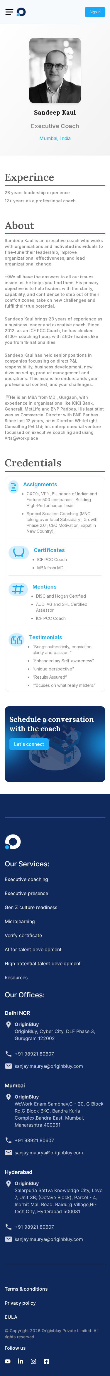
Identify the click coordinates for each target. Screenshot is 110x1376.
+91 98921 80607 (34, 1054)
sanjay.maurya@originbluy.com (49, 1066)
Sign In (95, 12)
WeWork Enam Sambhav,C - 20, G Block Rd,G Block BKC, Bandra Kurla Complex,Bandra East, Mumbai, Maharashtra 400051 (59, 1111)
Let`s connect (29, 744)
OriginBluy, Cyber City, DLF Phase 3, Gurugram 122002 (55, 1031)
